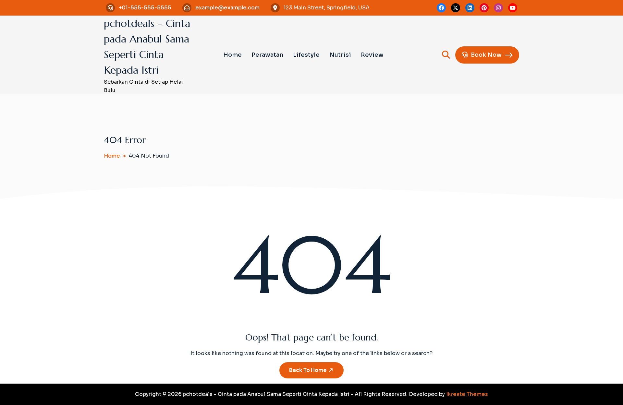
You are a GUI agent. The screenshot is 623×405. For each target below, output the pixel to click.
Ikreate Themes (467, 394)
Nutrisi (340, 54)
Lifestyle (306, 54)
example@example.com (227, 7)
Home (232, 54)
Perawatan (267, 54)
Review (372, 54)
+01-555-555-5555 (145, 7)
